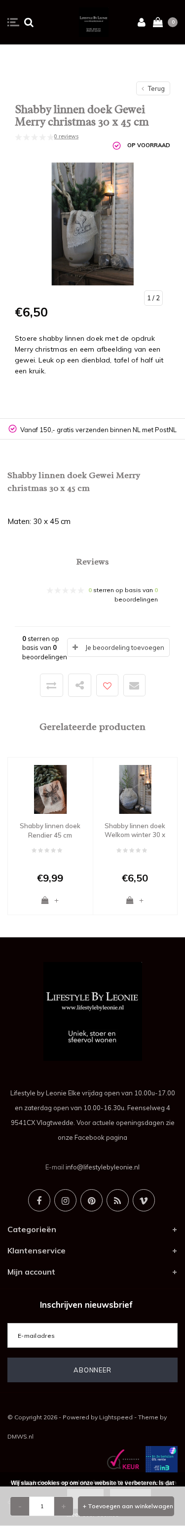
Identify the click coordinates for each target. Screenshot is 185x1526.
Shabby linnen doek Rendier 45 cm (50, 830)
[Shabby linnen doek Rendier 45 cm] (50, 789)
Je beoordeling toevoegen (124, 647)
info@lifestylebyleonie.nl (103, 1167)
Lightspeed (116, 1417)
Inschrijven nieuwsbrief (86, 1304)
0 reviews (66, 136)
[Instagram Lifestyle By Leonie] (65, 1200)
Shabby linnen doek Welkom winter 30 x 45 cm (135, 831)
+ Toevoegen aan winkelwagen (128, 1506)
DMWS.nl (20, 1436)
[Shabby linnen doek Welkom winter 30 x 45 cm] (135, 789)
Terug (156, 88)
